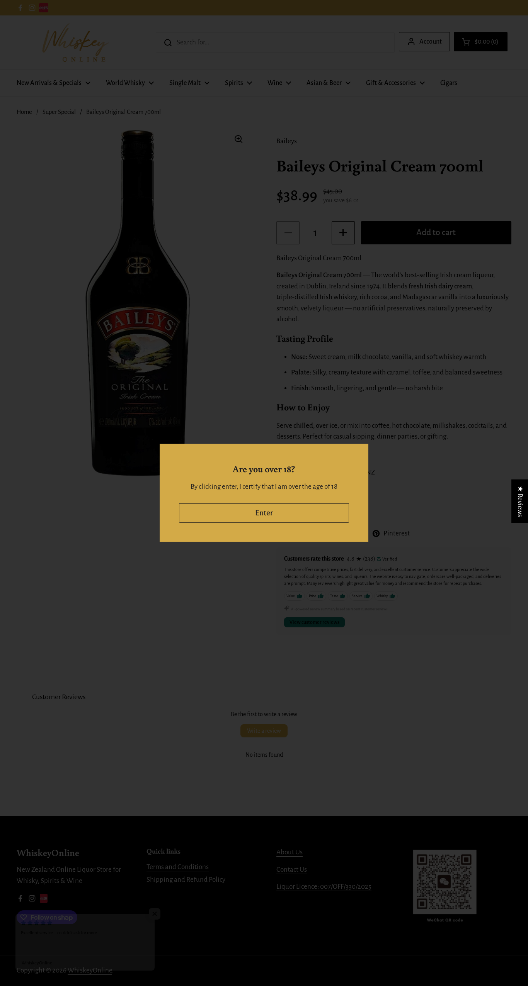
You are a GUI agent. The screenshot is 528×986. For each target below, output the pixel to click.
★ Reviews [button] (520, 501)
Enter (264, 513)
